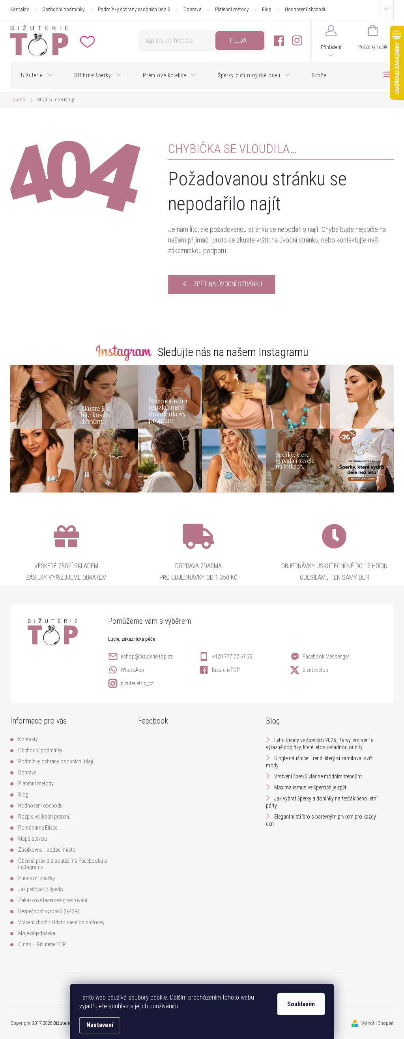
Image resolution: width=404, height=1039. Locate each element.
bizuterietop (315, 670)
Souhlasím (301, 1004)
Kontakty (19, 9)
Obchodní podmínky (63, 9)
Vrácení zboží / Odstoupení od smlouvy (61, 922)
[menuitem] (36, 75)
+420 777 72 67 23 (232, 656)
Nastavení (99, 1025)
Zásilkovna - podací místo (47, 850)
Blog (266, 9)
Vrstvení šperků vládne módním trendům (318, 776)
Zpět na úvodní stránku (228, 284)
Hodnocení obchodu (306, 9)
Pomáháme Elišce (37, 827)
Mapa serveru (32, 839)
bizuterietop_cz (137, 683)
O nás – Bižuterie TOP (42, 944)
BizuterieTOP (226, 670)
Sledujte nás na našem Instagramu (233, 352)
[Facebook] (279, 40)
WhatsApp (132, 670)
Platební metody (232, 9)
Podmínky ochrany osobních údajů (134, 9)
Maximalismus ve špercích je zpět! (311, 787)
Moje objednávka (36, 933)
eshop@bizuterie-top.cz (146, 656)
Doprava (192, 9)
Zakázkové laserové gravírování (52, 900)
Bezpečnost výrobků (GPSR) (48, 911)
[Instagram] (297, 41)
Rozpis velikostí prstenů (44, 816)
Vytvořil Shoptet (377, 1023)
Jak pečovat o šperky (41, 889)
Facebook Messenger (326, 656)
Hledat (240, 40)
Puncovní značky (36, 878)
